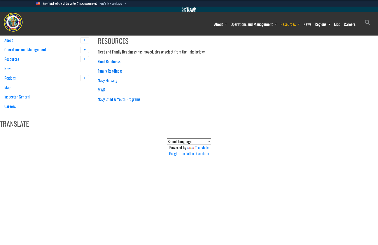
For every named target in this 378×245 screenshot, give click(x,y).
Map (337, 24)
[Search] (27, 114)
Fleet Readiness (109, 61)
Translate (202, 147)
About (219, 24)
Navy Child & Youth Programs (119, 99)
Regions (321, 24)
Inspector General (17, 97)
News (307, 24)
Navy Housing (107, 80)
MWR (101, 90)
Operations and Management (252, 24)
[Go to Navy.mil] (189, 9)
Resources (288, 24)
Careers (349, 24)
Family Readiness (110, 71)
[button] (113, 3)
